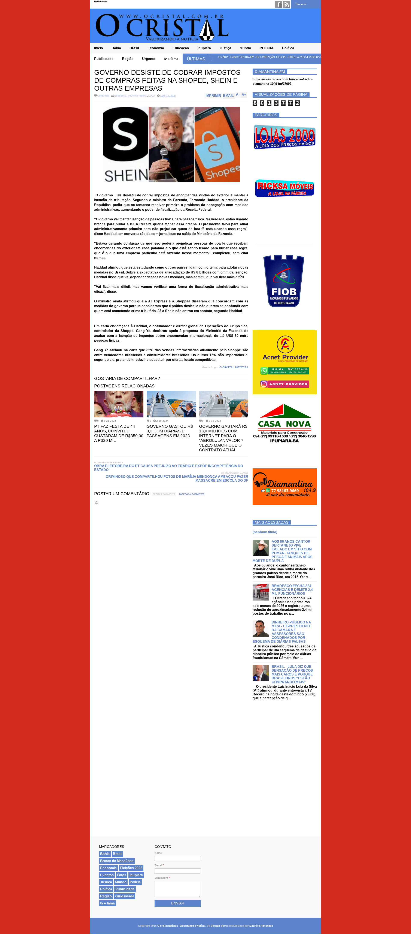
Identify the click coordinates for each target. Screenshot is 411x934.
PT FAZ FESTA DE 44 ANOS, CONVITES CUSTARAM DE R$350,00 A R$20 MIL (118, 433)
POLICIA (267, 48)
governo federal (137, 95)
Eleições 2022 (131, 868)
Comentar (103, 95)
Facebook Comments (191, 494)
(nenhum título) (265, 532)
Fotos (121, 875)
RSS (286, 4)
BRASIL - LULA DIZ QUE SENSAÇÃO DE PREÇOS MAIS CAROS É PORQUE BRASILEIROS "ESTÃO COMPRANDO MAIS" (292, 674)
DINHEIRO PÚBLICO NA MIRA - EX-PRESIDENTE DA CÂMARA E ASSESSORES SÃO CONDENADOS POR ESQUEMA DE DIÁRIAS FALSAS (282, 631)
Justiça (225, 48)
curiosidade (124, 896)
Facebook (278, 4)
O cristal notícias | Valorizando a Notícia (181, 925)
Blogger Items (219, 925)
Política (288, 48)
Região (128, 59)
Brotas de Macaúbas (117, 861)
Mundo (245, 48)
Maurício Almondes (261, 925)
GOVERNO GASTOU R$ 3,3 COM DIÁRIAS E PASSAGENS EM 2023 (170, 431)
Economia (155, 48)
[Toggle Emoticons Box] (96, 503)
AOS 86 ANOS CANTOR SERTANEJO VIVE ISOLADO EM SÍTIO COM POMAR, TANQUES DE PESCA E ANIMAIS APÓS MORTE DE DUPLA (283, 551)
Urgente (148, 59)
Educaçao (181, 48)
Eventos (107, 875)
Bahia (116, 48)
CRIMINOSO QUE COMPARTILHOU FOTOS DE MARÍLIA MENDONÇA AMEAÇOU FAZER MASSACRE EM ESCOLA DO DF (177, 478)
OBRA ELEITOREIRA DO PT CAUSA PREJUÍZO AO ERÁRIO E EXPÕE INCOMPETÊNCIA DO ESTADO (168, 468)
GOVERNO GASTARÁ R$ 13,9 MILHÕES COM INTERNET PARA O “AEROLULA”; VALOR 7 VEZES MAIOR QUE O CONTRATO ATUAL (223, 438)
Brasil (134, 48)
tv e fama (171, 59)
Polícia (135, 882)
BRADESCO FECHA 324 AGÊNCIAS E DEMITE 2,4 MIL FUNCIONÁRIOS (292, 589)
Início (98, 48)
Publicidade (103, 59)
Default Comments (164, 494)
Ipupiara (204, 48)
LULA (151, 95)
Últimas (196, 59)
